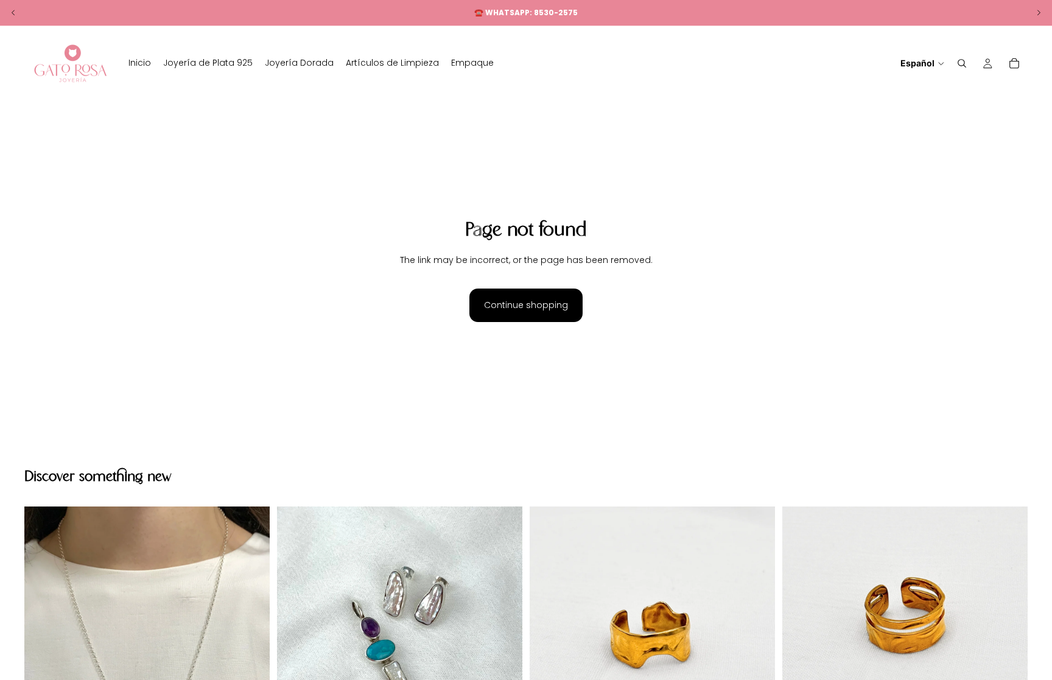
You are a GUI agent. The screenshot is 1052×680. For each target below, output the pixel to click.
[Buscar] (962, 63)
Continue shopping (526, 305)
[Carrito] (1014, 63)
